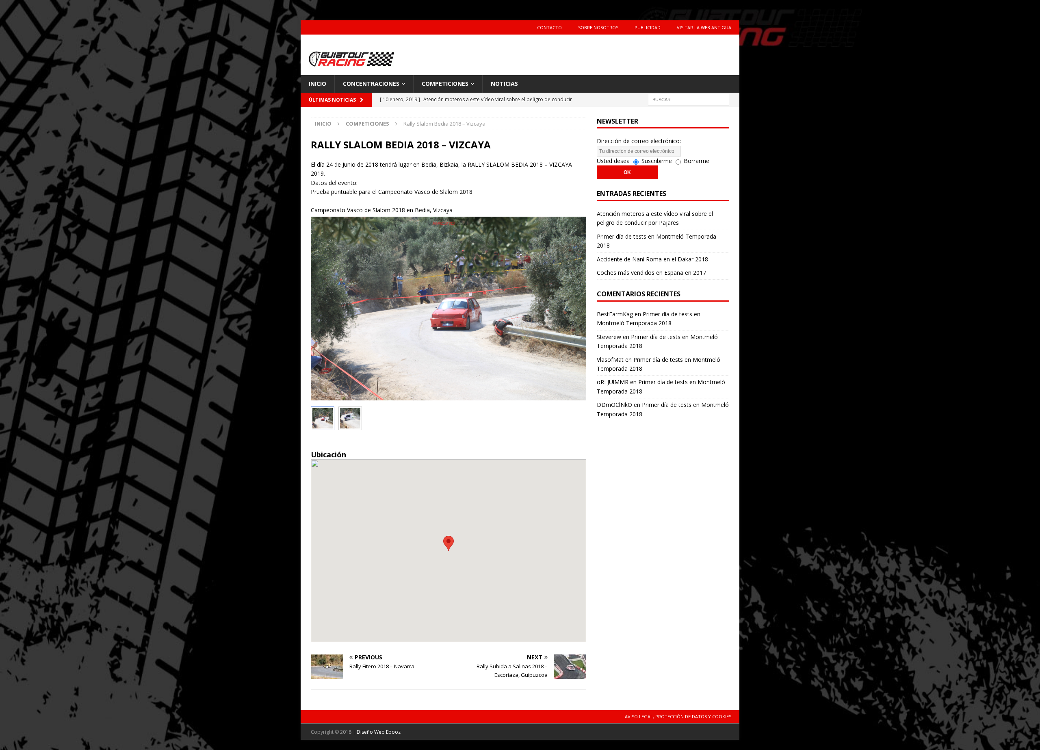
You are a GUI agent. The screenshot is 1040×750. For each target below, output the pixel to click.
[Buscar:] (688, 99)
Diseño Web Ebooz (379, 731)
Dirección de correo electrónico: (639, 141)
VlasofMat (610, 359)
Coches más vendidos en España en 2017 (651, 272)
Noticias (504, 83)
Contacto (549, 27)
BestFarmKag (615, 314)
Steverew (609, 337)
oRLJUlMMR (612, 382)
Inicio (317, 83)
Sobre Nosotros (598, 27)
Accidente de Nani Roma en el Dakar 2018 (652, 259)
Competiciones (445, 83)
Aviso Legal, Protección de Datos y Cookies (678, 716)
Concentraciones (371, 83)
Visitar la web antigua (704, 27)
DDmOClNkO (614, 405)
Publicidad (648, 27)
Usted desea (613, 161)
